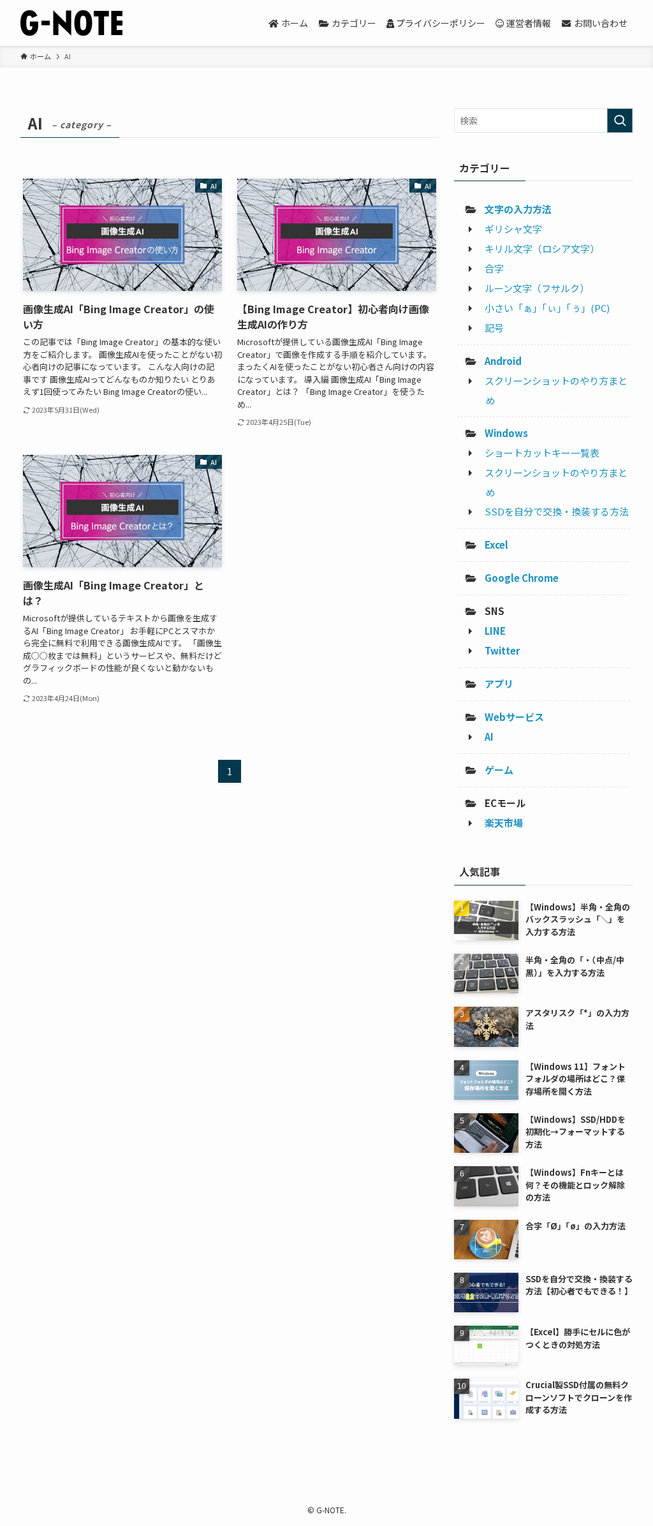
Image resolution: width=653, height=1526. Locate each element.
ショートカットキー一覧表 (542, 452)
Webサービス (514, 716)
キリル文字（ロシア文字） (542, 248)
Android (503, 360)
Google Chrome (522, 577)
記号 (494, 327)
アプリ (499, 683)
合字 (494, 268)
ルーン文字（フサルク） (537, 288)
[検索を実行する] (620, 120)
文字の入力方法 (518, 209)
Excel (496, 544)
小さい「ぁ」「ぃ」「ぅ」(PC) (547, 308)
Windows (506, 433)
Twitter (502, 650)
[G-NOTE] (71, 23)
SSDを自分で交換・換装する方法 (557, 511)
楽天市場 (504, 822)
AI (489, 736)
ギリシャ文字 (513, 228)
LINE (495, 630)
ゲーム (499, 769)
